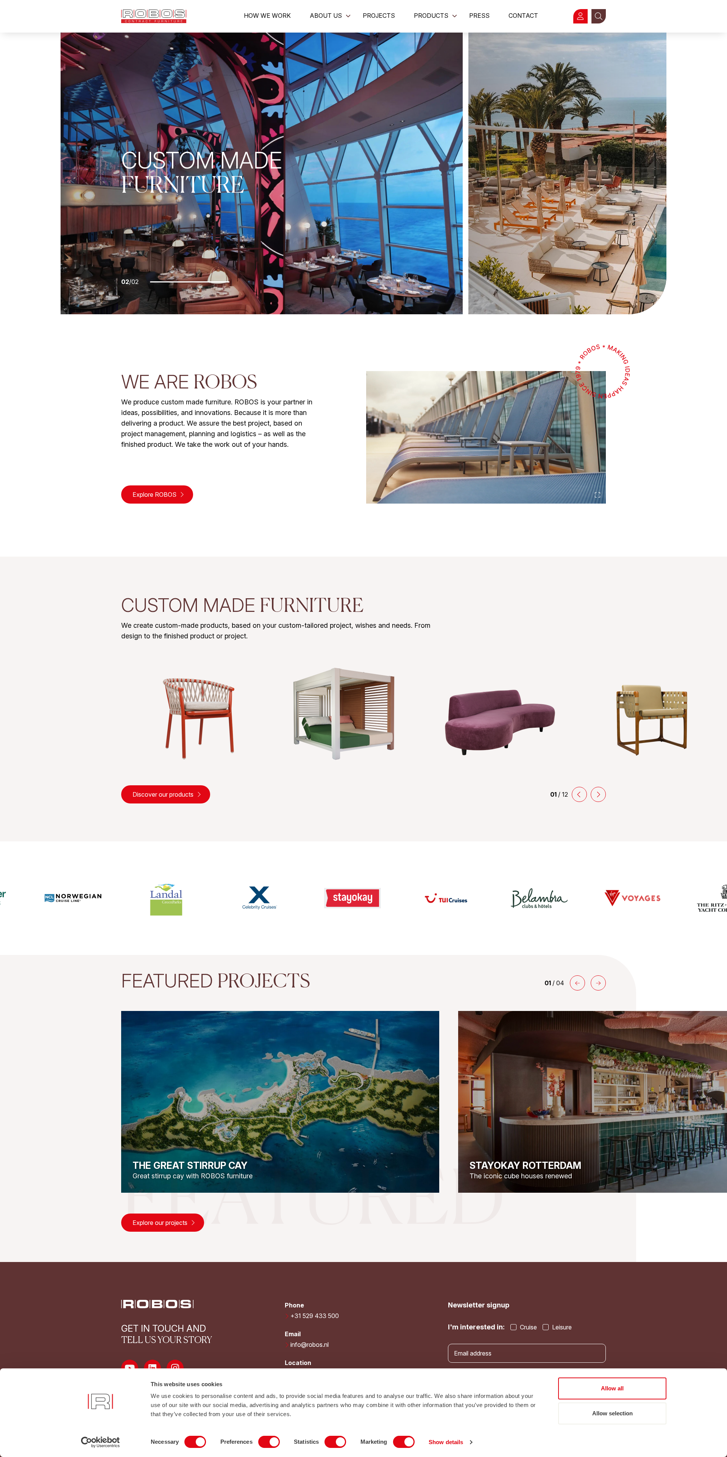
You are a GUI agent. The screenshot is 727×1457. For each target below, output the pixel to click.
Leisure (561, 1327)
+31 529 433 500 (314, 1316)
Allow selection (612, 1413)
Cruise (527, 1327)
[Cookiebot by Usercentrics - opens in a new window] (100, 1442)
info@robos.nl (309, 1344)
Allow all (612, 1388)
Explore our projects (161, 1222)
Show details (446, 1442)
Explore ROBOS (155, 494)
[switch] (269, 1442)
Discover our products (164, 794)
